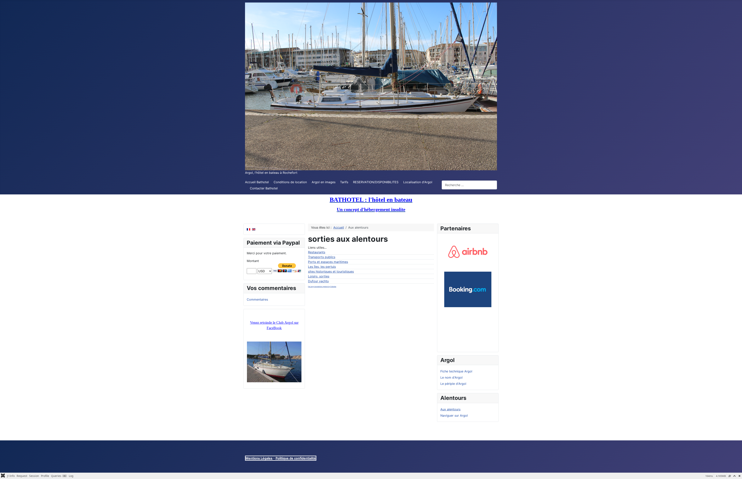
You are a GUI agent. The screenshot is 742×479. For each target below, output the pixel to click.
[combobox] (469, 185)
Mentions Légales (259, 458)
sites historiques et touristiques (331, 271)
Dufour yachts (318, 281)
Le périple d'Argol (453, 384)
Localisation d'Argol (417, 182)
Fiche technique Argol (456, 371)
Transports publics (321, 257)
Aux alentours (450, 409)
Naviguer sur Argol (454, 415)
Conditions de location (290, 182)
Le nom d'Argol (451, 377)
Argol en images (323, 182)
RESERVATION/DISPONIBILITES (375, 182)
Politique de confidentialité (296, 458)
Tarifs (344, 182)
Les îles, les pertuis (322, 267)
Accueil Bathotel (257, 182)
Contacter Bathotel (264, 188)
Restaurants (316, 252)
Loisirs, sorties (318, 276)
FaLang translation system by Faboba (322, 286)
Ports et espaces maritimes (328, 262)
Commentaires (257, 299)
